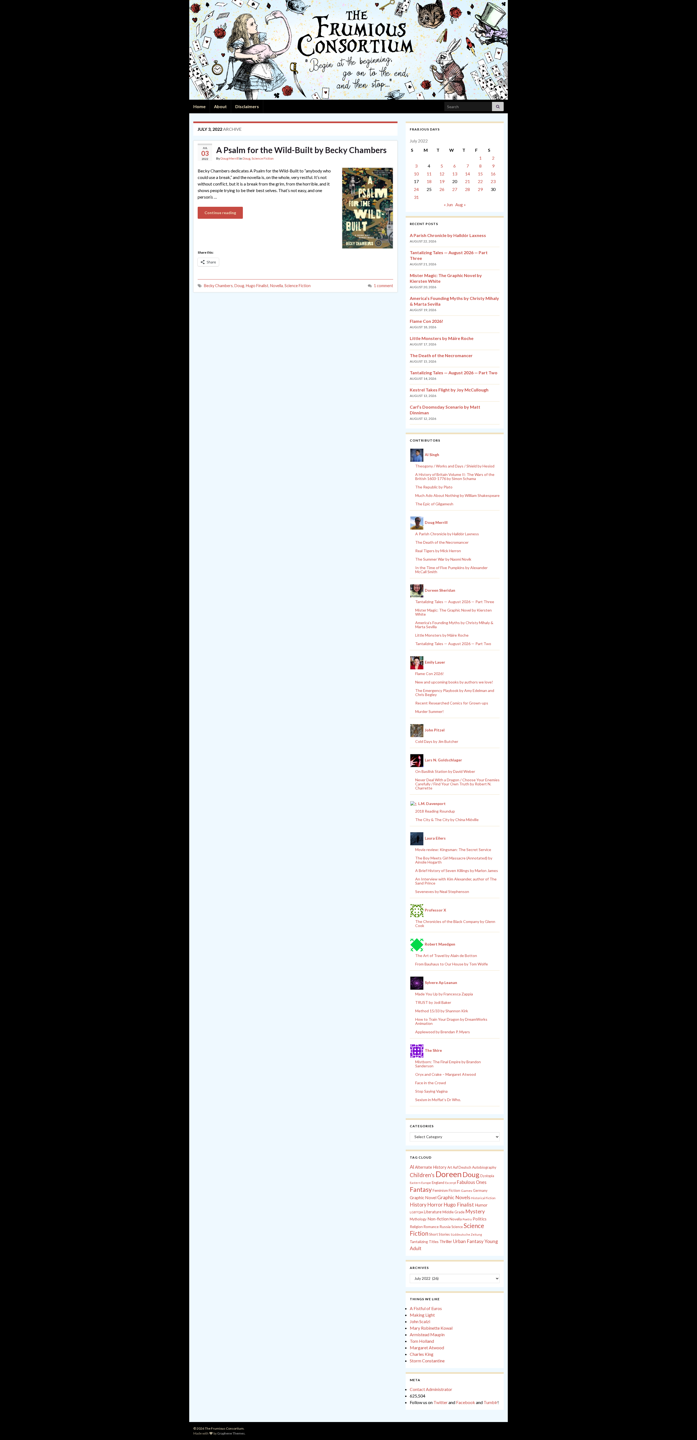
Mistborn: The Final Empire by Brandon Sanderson (448, 1063)
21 (467, 181)
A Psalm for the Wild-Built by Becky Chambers (301, 150)
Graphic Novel (423, 1197)
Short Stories (439, 1234)
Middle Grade (453, 1212)
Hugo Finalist (257, 285)
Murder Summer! (429, 711)
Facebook (465, 1402)
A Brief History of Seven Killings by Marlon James (456, 870)
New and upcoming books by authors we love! (454, 682)
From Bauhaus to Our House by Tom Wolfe (451, 964)
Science (457, 1227)
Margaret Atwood (427, 1347)
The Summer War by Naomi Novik (443, 559)
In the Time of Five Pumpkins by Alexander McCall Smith (451, 569)
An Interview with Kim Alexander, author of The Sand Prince (456, 881)
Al (412, 1167)
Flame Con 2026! (426, 321)
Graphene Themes (231, 1433)
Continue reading (220, 212)
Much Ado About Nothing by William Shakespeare (457, 495)
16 (493, 173)
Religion (416, 1227)
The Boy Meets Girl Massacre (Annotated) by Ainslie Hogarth (453, 860)
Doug (246, 158)
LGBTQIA (416, 1212)
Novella (276, 285)
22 (480, 181)
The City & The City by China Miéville (447, 819)
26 (441, 189)
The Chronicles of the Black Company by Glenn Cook (455, 923)
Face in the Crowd (430, 1082)
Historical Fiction (483, 1198)
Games (466, 1191)
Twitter (440, 1402)
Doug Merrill (230, 158)
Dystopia (487, 1176)
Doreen (448, 1174)
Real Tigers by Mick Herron (438, 550)
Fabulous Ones (472, 1182)
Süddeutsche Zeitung (466, 1234)
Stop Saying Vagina (431, 1091)
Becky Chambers (218, 285)
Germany (480, 1191)
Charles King (421, 1354)
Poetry (467, 1219)
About (220, 106)
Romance (431, 1227)
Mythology (418, 1219)
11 (429, 173)
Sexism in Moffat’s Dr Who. (438, 1099)
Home (199, 106)
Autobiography (484, 1167)
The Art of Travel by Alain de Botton (446, 955)
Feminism (440, 1190)
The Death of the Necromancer (441, 355)
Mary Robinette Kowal (431, 1327)
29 (480, 189)
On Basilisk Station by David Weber (445, 771)
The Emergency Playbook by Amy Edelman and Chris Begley (454, 692)
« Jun (448, 204)
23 (493, 181)
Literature (433, 1212)
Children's (422, 1175)
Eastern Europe (420, 1182)
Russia (445, 1226)
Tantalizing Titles (424, 1241)
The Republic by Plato (434, 487)
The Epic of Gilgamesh (434, 504)
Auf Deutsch (462, 1167)
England (438, 1182)
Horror (435, 1205)
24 (416, 189)
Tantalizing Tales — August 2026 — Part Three (454, 601)
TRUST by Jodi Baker (433, 1002)
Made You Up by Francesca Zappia (444, 994)
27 (454, 189)
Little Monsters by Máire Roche (441, 338)
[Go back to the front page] (348, 50)
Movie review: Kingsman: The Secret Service (453, 849)
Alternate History (431, 1167)
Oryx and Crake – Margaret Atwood (445, 1074)
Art (449, 1167)
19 (441, 181)
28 (467, 189)
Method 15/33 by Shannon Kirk (441, 1010)
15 (480, 173)
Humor (481, 1204)
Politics (480, 1218)
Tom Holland (422, 1341)
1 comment (383, 285)
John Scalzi (420, 1321)
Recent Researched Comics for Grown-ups (451, 703)
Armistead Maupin (427, 1334)
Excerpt (450, 1182)
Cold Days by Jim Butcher (436, 741)
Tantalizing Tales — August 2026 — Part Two (453, 372)
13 (454, 173)
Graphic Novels (453, 1197)
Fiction (454, 1190)
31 (416, 197)
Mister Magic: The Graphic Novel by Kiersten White (453, 612)
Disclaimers (247, 106)
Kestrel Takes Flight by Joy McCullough (449, 389)
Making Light (422, 1314)
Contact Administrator (431, 1389)
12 (441, 173)
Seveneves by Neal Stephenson (442, 891)
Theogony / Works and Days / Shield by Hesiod (454, 466)
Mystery (475, 1211)
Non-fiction (438, 1218)
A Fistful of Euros (426, 1308)
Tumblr (490, 1402)
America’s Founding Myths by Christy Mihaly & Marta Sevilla (454, 624)
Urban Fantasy (468, 1241)
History (418, 1205)
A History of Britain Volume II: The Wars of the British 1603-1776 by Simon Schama (454, 476)
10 (416, 173)
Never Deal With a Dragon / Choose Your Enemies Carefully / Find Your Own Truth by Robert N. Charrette (457, 783)
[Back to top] (685, 1428)
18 (429, 181)
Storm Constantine (427, 1360)
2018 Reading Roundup (435, 811)
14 (467, 173)
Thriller (445, 1241)
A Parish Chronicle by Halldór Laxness (448, 235)
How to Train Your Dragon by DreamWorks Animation (451, 1021)
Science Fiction (263, 158)
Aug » (460, 204)
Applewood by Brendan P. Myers (442, 1031)
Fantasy (421, 1189)
